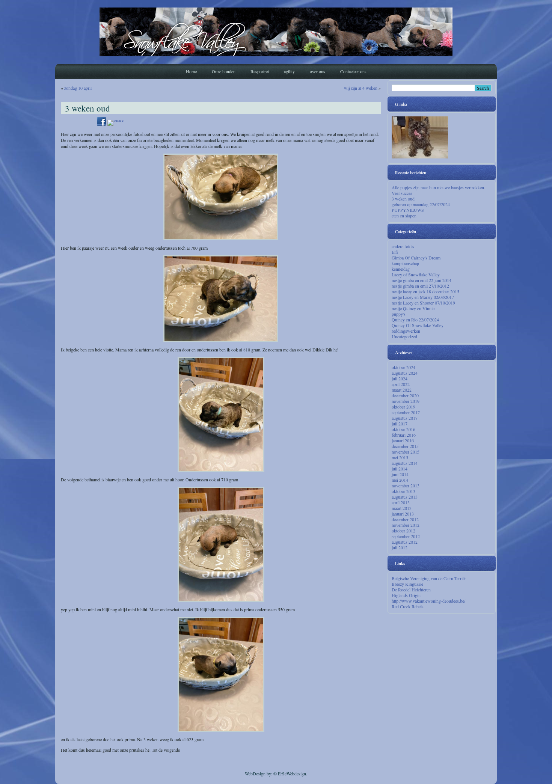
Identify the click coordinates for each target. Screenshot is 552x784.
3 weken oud (403, 199)
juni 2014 (400, 474)
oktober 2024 (403, 367)
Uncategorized (404, 336)
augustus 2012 (405, 542)
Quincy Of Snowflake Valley (417, 325)
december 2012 (405, 519)
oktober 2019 (403, 407)
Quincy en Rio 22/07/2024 (415, 320)
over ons (317, 71)
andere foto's (403, 246)
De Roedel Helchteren (411, 589)
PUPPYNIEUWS (408, 210)
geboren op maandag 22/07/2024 (421, 204)
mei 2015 (400, 457)
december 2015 (405, 446)
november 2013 (405, 485)
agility (289, 71)
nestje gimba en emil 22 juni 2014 (421, 280)
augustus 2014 (405, 463)
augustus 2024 (405, 373)
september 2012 (406, 536)
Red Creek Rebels (408, 606)
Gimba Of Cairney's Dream (416, 258)
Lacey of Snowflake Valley (416, 274)
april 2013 (401, 502)
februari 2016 (404, 435)
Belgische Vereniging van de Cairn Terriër (429, 578)
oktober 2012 (403, 531)
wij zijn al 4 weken (360, 88)
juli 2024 (399, 378)
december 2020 (405, 395)
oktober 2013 (403, 491)
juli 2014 (399, 469)
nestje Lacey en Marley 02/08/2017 (423, 297)
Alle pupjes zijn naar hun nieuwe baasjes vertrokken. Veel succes (438, 190)
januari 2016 (403, 440)
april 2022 (401, 384)
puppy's (399, 314)
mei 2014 (400, 480)
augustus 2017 (405, 418)
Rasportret (259, 71)
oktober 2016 (403, 429)
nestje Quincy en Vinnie (413, 308)
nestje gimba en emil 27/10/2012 (420, 286)
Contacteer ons (353, 71)
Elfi (395, 252)
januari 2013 (403, 514)
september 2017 (406, 412)
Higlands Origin (406, 595)
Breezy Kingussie (407, 584)
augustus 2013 (405, 497)
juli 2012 (399, 547)
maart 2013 (402, 508)
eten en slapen (404, 216)
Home (191, 71)
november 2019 (405, 401)
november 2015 (405, 452)
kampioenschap (405, 263)
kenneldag (401, 269)
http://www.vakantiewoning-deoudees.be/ (428, 601)
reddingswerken (406, 331)
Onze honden (223, 71)
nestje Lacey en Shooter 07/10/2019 (423, 303)
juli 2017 (399, 424)
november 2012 (405, 525)
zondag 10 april (78, 88)
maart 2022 (402, 390)
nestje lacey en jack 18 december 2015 (425, 291)
